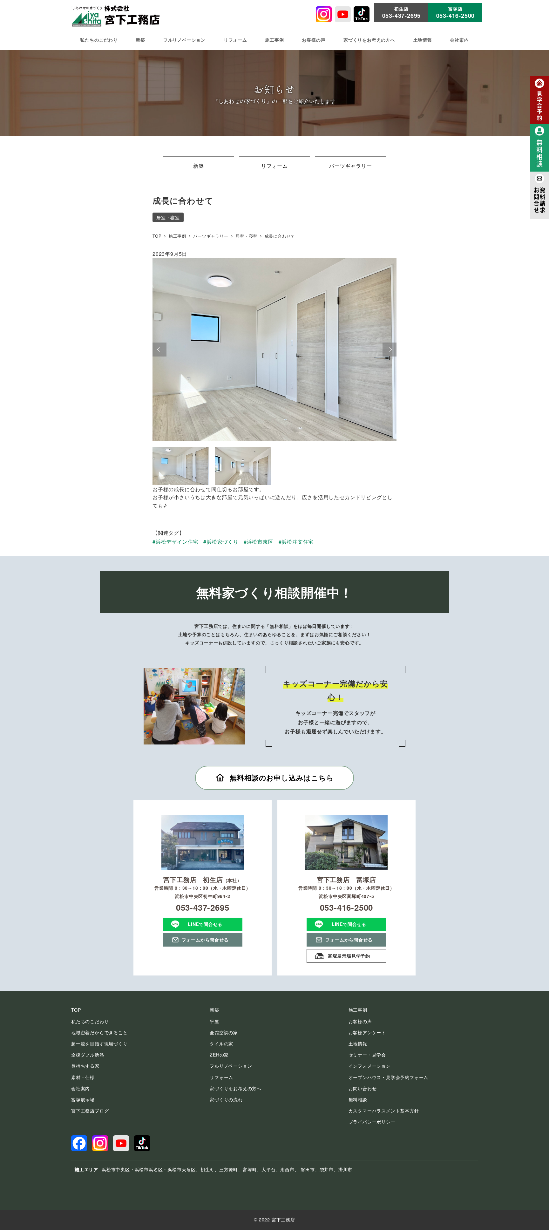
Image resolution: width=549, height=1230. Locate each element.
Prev (159, 350)
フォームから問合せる (205, 939)
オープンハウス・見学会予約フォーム (389, 1077)
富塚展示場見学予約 (349, 956)
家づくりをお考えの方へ (235, 1088)
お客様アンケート (367, 1032)
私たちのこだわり (90, 1021)
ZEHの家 (219, 1054)
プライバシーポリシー (372, 1121)
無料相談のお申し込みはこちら (282, 777)
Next (389, 350)
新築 (198, 165)
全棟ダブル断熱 (87, 1054)
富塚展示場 (83, 1099)
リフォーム (274, 165)
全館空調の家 (224, 1032)
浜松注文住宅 (297, 541)
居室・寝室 (168, 217)
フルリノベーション (231, 1066)
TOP (76, 1010)
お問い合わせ (363, 1088)
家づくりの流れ (226, 1099)
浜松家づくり (223, 541)
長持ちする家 (85, 1066)
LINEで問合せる (205, 924)
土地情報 (358, 1043)
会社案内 (80, 1088)
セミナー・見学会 (367, 1054)
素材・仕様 (83, 1077)
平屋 (214, 1021)
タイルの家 (221, 1043)
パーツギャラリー (350, 165)
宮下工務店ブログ (90, 1110)
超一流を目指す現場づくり (99, 1043)
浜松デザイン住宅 (177, 541)
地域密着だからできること (99, 1032)
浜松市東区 (260, 541)
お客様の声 (360, 1021)
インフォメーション (370, 1066)
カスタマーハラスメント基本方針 (384, 1110)
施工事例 (358, 1010)
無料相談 (358, 1099)
